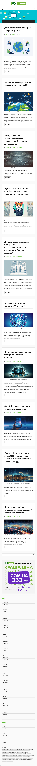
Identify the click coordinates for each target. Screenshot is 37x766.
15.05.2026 (13, 34)
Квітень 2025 (5, 636)
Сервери (20, 256)
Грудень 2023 (5, 666)
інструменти (29, 759)
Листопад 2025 (5, 620)
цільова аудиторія (22, 759)
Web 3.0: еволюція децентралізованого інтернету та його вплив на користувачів (17, 139)
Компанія (4, 733)
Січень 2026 (5, 616)
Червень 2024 (5, 652)
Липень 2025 (5, 629)
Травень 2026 (5, 606)
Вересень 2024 (5, 648)
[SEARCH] (33, 554)
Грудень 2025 (5, 618)
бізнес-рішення (19, 753)
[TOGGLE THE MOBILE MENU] (2, 9)
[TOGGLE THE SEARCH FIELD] (34, 9)
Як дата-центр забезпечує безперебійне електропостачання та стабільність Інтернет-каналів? (16, 247)
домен (33, 755)
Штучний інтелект (6, 753)
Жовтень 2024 (5, 645)
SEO (15, 749)
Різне (19, 34)
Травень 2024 (5, 655)
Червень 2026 (5, 604)
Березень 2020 (5, 707)
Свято (18, 752)
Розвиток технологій (12, 752)
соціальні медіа (15, 759)
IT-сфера (11, 749)
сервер (10, 759)
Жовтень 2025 (5, 622)
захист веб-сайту (26, 756)
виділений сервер (6, 755)
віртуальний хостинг (21, 755)
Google (8, 749)
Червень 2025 (5, 632)
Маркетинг (5, 735)
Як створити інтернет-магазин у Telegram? (15, 304)
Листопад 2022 (5, 684)
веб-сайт (24, 753)
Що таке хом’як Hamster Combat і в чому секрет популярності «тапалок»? (16, 191)
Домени (4, 728)
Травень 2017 (5, 714)
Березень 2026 (5, 611)
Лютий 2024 (5, 661)
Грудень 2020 (5, 698)
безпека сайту (12, 753)
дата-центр (29, 755)
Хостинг (22, 752)
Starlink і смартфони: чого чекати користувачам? (17, 407)
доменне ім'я (12, 756)
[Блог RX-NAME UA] (18, 5)
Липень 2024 (5, 650)
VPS (23, 749)
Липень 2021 (5, 691)
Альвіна (7, 147)
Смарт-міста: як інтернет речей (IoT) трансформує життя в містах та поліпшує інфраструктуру (17, 457)
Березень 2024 (5, 659)
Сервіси (19, 361)
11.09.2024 (14, 147)
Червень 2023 (5, 680)
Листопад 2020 (5, 700)
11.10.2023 (14, 412)
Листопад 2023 (5, 668)
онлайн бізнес (5, 759)
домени (7, 756)
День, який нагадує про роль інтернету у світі (18, 29)
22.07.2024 (14, 256)
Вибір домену (30, 749)
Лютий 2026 (5, 613)
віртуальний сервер (13, 755)
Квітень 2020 (5, 705)
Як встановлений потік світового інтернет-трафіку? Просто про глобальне (18, 509)
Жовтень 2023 (5, 671)
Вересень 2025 (5, 625)
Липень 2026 (5, 602)
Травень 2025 (5, 634)
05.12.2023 (14, 361)
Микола (7, 34)
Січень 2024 (5, 664)
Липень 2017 (5, 712)
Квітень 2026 (5, 609)
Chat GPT (4, 749)
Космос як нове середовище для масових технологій (17, 83)
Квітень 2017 (5, 716)
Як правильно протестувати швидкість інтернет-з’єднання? (17, 354)
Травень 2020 (5, 703)
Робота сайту (5, 752)
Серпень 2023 (5, 675)
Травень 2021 (5, 696)
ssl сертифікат (19, 749)
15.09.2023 (14, 465)
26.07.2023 (14, 516)
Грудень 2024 (5, 641)
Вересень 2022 (5, 687)
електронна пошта (19, 756)
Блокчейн (20, 147)
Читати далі (7, 71)
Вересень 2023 (5, 673)
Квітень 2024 (5, 657)
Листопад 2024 (5, 643)
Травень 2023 (5, 682)
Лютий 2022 (5, 689)
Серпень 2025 (5, 627)
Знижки (4, 730)
